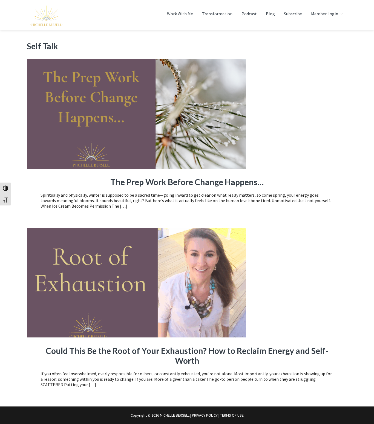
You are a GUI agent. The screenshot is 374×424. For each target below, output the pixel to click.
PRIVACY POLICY (205, 415)
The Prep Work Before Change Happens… (187, 182)
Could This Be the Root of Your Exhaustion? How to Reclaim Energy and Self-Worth (187, 355)
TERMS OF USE (232, 415)
